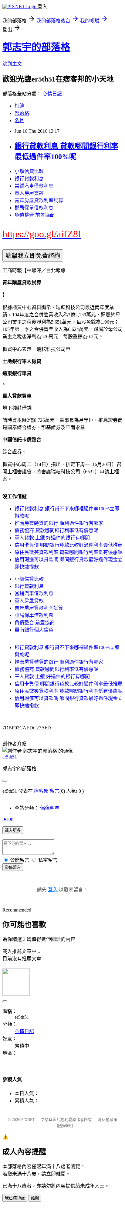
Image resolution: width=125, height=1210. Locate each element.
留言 (54, 791)
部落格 (22, 113)
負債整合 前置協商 (35, 215)
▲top (7, 818)
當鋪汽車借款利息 (34, 185)
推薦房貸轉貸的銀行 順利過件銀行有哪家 (59, 523)
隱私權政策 (107, 1119)
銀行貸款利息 (29, 178)
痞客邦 (41, 791)
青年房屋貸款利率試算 (39, 200)
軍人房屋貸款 (29, 193)
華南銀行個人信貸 (34, 629)
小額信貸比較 (29, 171)
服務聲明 (65, 1125)
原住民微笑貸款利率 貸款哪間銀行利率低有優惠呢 (69, 552)
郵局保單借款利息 (34, 207)
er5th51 (9, 756)
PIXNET (28, 1119)
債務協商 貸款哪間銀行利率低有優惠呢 (56, 530)
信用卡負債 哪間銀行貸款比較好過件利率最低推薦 (69, 545)
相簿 (19, 105)
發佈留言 (13, 867)
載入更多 (13, 830)
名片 (19, 120)
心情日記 (52, 93)
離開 (35, 1198)
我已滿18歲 (15, 1198)
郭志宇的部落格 (36, 47)
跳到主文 (12, 63)
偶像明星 (49, 808)
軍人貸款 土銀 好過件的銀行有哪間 (52, 537)
